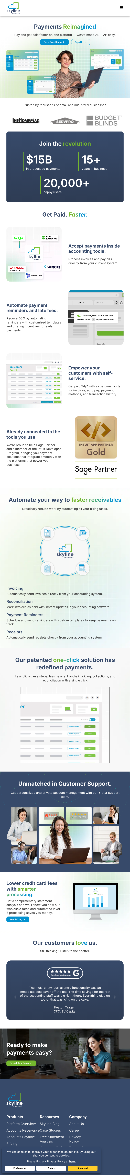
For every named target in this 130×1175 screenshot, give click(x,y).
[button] (15, 997)
